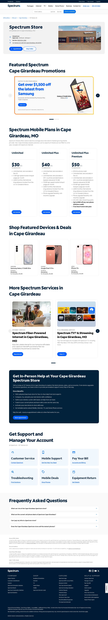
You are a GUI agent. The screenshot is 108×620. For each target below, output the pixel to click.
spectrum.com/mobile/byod (74, 548)
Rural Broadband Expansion (66, 599)
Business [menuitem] (69, 6)
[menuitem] (10, 1)
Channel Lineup (63, 592)
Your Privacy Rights (26, 607)
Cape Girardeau (23, 18)
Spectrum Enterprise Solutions (15, 585)
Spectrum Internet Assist (39, 590)
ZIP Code (60, 10)
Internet (35, 580)
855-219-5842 (96, 6)
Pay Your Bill (87, 583)
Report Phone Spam (89, 599)
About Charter (11, 578)
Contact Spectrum (89, 578)
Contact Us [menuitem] (77, 6)
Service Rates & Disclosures (91, 595)
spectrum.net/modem (31, 543)
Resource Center (63, 583)
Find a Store (82, 1)
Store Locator (87, 588)
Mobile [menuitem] (51, 6)
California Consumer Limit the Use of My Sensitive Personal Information (25, 609)
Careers (10, 583)
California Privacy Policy (44, 607)
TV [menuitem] (45, 6)
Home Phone (36, 585)
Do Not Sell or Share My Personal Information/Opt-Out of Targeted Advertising (71, 607)
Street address (36, 10)
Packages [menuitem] (31, 6)
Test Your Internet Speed (65, 585)
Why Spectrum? (63, 595)
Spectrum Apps (63, 578)
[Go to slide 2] (54, 119)
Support (86, 585)
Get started (16, 212)
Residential (10, 1)
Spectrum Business (12, 592)
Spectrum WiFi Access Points (66, 580)
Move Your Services (89, 592)
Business (18, 1)
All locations (6, 18)
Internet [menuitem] (39, 6)
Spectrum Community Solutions (16, 590)
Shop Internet (18, 354)
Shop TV (62, 354)
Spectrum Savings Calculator (66, 588)
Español (98, 1)
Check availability (70, 11)
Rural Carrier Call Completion (91, 597)
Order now (86, 6)
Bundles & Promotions (38, 578)
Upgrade (86, 590)
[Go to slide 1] (51, 119)
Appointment (16, 49)
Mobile (35, 588)
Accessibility (34, 607)
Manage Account (88, 580)
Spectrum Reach (12, 588)
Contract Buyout (63, 590)
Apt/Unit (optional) (54, 10)
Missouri (14, 18)
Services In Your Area (64, 597)
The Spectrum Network (65, 602)
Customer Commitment (14, 580)
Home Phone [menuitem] (60, 6)
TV (34, 583)
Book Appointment (20, 417)
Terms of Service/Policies (14, 607)
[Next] (98, 95)
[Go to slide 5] (58, 119)
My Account (91, 1)
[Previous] (10, 95)
